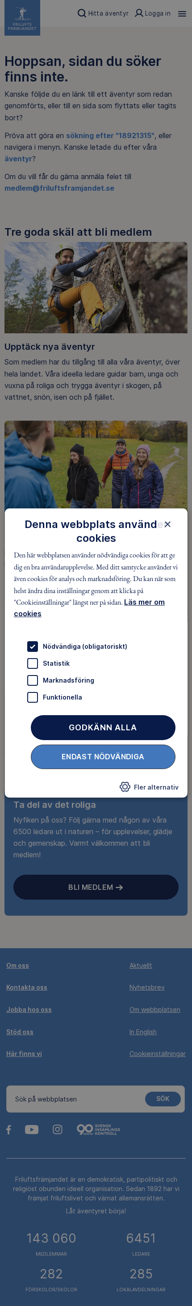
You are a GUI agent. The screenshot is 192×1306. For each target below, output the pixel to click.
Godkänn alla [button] (103, 727)
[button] (149, 789)
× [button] (167, 524)
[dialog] (96, 653)
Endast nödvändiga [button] (103, 756)
